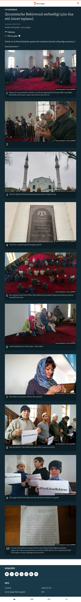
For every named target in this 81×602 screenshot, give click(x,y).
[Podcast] (36, 574)
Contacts (8, 588)
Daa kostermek (11, 47)
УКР (31, 599)
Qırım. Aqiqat (25, 27)
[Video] (14, 599)
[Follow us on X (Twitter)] (12, 574)
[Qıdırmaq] (66, 599)
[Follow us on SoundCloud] (22, 574)
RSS (42, 592)
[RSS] (31, 574)
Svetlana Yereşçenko (12, 27)
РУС (49, 599)
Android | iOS (46, 588)
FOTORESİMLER (11, 10)
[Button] (10, 33)
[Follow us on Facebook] (7, 574)
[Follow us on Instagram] (26, 574)
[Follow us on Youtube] (17, 574)
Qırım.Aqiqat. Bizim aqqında (15, 592)
